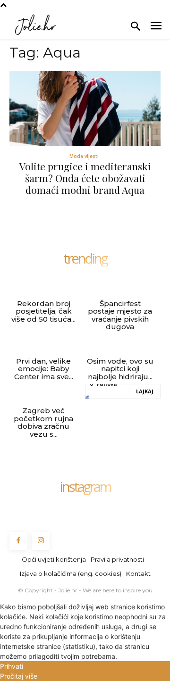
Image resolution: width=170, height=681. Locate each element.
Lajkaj (144, 391)
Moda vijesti (84, 156)
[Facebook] (18, 541)
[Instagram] (41, 541)
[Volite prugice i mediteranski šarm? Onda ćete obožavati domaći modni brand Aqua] (85, 108)
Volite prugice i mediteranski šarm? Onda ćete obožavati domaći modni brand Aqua (85, 177)
